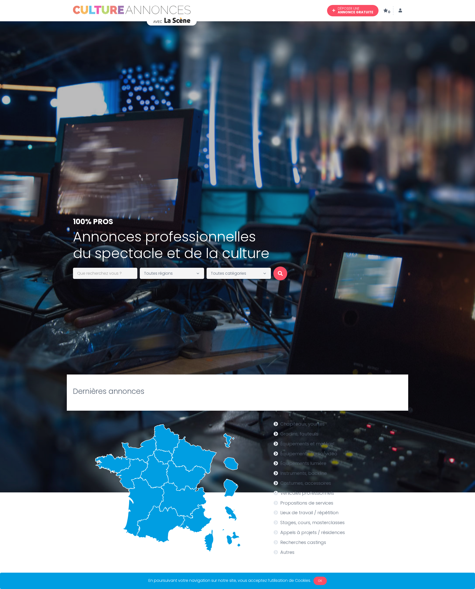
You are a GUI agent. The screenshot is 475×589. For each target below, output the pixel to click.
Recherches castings (303, 542)
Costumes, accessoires (305, 483)
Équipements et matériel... (308, 444)
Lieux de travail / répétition (309, 512)
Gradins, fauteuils (299, 434)
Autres (287, 552)
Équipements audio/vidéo (308, 454)
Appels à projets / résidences (312, 532)
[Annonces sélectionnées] (385, 11)
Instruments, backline (303, 473)
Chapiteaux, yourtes (302, 424)
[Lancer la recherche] (280, 273)
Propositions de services (306, 503)
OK (320, 581)
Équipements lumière (303, 463)
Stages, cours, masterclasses (312, 522)
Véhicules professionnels (307, 493)
